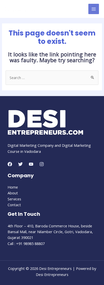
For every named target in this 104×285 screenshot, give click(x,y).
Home (13, 187)
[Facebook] (10, 164)
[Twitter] (20, 164)
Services (14, 198)
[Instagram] (41, 164)
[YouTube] (31, 164)
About (13, 192)
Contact (14, 204)
